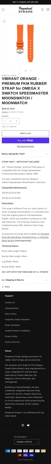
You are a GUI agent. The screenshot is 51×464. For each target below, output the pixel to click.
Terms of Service (12, 342)
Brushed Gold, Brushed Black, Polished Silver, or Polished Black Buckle (25, 237)
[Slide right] (31, 70)
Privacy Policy (11, 336)
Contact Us (10, 302)
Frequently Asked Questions (17, 319)
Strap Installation (12, 325)
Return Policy (11, 314)
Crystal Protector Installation (17, 331)
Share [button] (7, 287)
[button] (3, 9)
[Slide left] (20, 70)
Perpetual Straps (28, 459)
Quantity (5, 116)
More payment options (25, 146)
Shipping (5, 112)
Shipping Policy (12, 308)
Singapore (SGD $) (24, 442)
